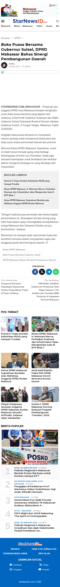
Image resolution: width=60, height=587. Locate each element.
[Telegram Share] (49, 272)
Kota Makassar (21, 497)
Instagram (17, 569)
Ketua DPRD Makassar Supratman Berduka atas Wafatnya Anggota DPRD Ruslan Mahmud (14, 376)
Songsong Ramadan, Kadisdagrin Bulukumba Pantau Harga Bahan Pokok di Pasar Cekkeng (14, 286)
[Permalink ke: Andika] (4, 65)
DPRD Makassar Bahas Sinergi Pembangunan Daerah (29, 260)
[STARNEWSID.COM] (30, 21)
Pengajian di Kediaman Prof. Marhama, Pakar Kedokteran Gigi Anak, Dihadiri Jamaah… (35, 489)
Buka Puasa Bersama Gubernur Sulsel (21, 255)
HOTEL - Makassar (22, 511)
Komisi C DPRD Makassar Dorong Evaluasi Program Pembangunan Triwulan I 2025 (42, 410)
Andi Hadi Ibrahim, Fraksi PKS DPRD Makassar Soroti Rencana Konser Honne (42, 376)
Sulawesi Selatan (28, 468)
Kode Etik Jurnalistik (44, 549)
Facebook (17, 565)
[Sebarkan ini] (35, 272)
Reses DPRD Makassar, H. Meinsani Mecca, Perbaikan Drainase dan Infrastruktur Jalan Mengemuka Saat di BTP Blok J (29, 192)
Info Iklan (44, 553)
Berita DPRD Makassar (14, 249)
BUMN (16, 468)
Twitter (46, 565)
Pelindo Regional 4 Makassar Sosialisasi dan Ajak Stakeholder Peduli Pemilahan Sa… (34, 528)
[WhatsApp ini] (56, 272)
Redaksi (15, 549)
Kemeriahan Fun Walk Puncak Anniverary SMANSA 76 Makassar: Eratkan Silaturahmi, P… (35, 503)
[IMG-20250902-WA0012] (30, 9)
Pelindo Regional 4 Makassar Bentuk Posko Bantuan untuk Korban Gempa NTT (32, 473)
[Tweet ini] (42, 272)
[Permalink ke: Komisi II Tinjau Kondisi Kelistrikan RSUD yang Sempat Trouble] (14, 324)
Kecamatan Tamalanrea (25, 481)
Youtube (45, 569)
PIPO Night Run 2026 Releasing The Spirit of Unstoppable (33, 515)
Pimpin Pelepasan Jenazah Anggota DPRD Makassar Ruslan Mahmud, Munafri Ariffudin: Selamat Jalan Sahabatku (14, 411)
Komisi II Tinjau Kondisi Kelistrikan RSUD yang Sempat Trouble (14, 336)
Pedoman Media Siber (15, 553)
